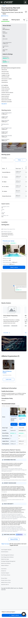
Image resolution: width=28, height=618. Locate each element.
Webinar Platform (5, 565)
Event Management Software (7, 555)
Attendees (4, 158)
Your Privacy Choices (5, 575)
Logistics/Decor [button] (6, 325)
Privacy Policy (4, 578)
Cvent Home (3, 568)
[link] (12, 310)
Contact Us (3, 570)
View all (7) (4, 103)
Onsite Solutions (4, 551)
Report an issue (5, 544)
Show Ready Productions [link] (10, 315)
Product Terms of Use (6, 580)
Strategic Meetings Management (8, 561)
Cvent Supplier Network (6, 549)
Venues (4, 5)
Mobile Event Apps (5, 559)
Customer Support (5, 572)
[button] (12, 159)
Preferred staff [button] (14, 325)
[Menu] (1, 2)
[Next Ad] (26, 255)
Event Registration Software (7, 557)
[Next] (26, 20)
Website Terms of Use (6, 582)
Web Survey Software (6, 563)
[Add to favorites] (26, 12)
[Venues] (25, 2)
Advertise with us (5, 584)
